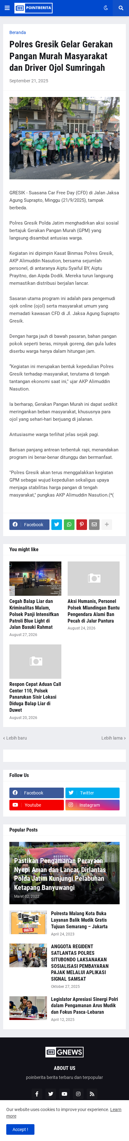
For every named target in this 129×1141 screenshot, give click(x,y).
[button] (7, 8)
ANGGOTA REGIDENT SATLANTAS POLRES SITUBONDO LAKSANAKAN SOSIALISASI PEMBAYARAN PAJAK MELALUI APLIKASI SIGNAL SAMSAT (80, 963)
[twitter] (50, 1094)
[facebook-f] (37, 1094)
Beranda (17, 32)
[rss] (92, 1094)
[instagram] (78, 1094)
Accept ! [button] (20, 1129)
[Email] (94, 524)
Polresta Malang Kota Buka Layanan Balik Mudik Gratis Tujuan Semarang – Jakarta (79, 920)
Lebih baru (16, 738)
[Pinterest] (81, 524)
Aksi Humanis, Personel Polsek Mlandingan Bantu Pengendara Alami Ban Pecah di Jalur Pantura (94, 611)
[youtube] (64, 1094)
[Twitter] (56, 524)
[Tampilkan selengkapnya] (106, 524)
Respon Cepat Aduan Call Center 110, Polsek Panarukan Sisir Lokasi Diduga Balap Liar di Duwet (35, 697)
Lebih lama (112, 738)
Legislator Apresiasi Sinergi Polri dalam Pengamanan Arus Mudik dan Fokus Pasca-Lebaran (84, 1005)
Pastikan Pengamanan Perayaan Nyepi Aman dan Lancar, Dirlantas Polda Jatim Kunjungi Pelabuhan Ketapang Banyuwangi (60, 874)
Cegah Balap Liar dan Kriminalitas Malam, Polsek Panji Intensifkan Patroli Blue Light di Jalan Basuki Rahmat (34, 614)
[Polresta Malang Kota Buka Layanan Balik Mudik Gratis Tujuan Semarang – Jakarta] (28, 922)
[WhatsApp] (69, 524)
